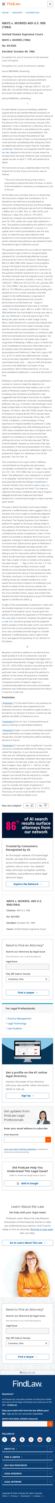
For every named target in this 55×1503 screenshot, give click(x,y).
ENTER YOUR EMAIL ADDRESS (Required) (20, 1419)
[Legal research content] (50, 1473)
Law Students (15, 1028)
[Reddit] (39, 1439)
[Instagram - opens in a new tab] (31, 1439)
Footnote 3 (8, 730)
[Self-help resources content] (50, 1465)
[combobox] (27, 967)
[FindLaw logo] (14, 4)
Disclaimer (25, 1496)
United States (17, 12)
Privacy (14, 1496)
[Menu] (3, 3)
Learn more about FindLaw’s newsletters (20, 1149)
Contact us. (12, 1405)
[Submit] (48, 1140)
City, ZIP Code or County (18, 973)
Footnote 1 (8, 703)
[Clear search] (46, 979)
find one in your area (41, 1229)
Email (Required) (11, 1134)
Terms (4, 1496)
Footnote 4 (8, 745)
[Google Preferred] (48, 1439)
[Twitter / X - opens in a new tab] (22, 1439)
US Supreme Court (32, 12)
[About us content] (50, 1449)
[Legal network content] (50, 1482)
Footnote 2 (8, 721)
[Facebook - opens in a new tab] (4, 1439)
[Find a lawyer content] (50, 1457)
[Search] (50, 4)
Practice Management (19, 1018)
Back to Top (28, 1372)
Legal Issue (11, 961)
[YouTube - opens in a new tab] (13, 1439)
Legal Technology (17, 1023)
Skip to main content (28, 3)
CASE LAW (5, 12)
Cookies (37, 1496)
